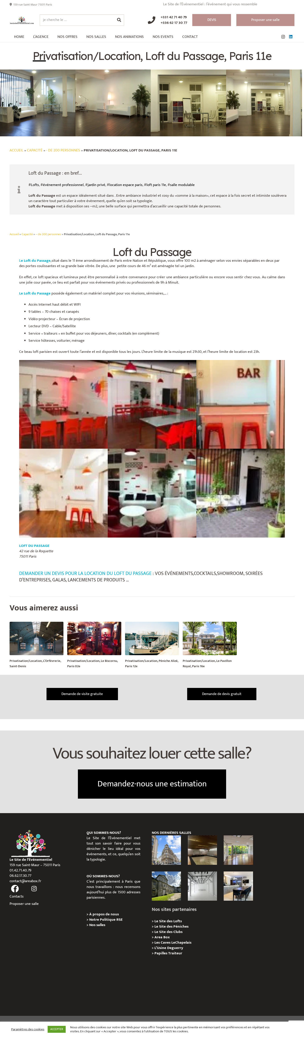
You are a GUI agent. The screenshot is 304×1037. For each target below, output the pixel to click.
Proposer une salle (24, 904)
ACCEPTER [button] (56, 1029)
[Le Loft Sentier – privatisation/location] (238, 886)
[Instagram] (283, 37)
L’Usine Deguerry (168, 948)
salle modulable (182, 185)
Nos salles (97, 925)
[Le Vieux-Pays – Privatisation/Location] (166, 886)
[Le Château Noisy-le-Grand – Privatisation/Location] (202, 850)
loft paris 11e (156, 185)
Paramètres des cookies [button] (27, 1029)
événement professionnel (63, 185)
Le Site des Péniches (171, 926)
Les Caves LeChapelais (172, 942)
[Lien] (22, 20)
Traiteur (175, 953)
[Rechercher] (119, 20)
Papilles (161, 953)
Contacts (17, 896)
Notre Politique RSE (106, 919)
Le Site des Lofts (168, 921)
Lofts (35, 185)
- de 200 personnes (63, 150)
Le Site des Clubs (168, 932)
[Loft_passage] (63, 493)
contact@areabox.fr (25, 881)
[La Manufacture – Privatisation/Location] (238, 850)
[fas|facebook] (15, 889)
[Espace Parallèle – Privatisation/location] (202, 886)
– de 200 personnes (48, 234)
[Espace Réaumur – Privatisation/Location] (166, 850)
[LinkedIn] (290, 37)
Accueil (16, 150)
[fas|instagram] (34, 889)
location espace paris (125, 185)
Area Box (162, 937)
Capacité (35, 150)
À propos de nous (104, 914)
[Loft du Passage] (63, 404)
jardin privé (96, 185)
